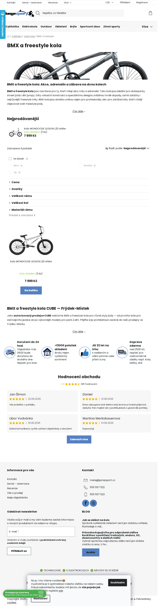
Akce (18, 165)
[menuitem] (12, 26)
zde (60, 590)
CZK (108, 2)
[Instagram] (93, 503)
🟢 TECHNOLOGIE (50, 570)
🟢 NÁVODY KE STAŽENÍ (104, 570)
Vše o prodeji (15, 493)
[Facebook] (85, 503)
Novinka (89, 165)
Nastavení (41, 598)
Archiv (90, 552)
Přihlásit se (19, 551)
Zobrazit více (79, 439)
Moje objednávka (17, 497)
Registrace (142, 2)
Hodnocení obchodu (79, 377)
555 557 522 (97, 487)
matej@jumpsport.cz (102, 480)
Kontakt (11, 2)
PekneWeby (143, 599)
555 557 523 (97, 494)
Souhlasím (117, 582)
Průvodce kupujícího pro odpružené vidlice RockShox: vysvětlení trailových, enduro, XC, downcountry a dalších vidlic (111, 535)
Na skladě (20, 158)
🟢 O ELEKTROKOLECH (75, 570)
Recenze (53, 2)
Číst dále (78, 111)
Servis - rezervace (32, 2)
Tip (17, 172)
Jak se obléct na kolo (96, 520)
